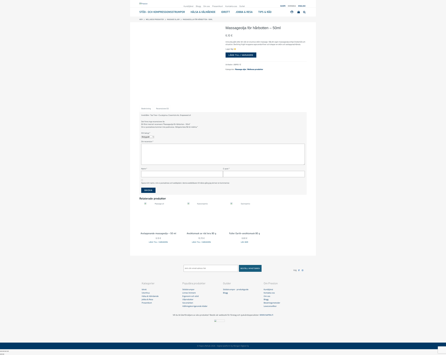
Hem (141, 19)
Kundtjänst (188, 6)
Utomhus (146, 293)
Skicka (148, 190)
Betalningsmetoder (272, 303)
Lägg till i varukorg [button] (158, 242)
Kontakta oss (231, 6)
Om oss (206, 6)
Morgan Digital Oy (241, 346)
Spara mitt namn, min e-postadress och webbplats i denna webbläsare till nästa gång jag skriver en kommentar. (185, 183)
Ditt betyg (145, 133)
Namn (144, 169)
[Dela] (5, 351)
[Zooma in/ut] (1, 351)
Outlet (242, 6)
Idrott (225, 12)
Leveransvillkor (270, 306)
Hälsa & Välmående (203, 12)
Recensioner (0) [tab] (162, 108)
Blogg (198, 6)
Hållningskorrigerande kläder (194, 306)
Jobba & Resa (244, 12)
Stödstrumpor (188, 289)
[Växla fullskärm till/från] (3, 351)
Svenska (292, 6)
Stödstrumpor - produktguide (235, 289)
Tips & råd (264, 12)
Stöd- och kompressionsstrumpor (162, 12)
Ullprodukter (187, 299)
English (301, 6)
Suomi (282, 6)
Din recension (147, 141)
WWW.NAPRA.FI (266, 315)
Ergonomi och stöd (190, 296)
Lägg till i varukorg (241, 55)
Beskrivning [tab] (146, 108)
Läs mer (244, 242)
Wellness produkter (155, 19)
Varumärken (187, 303)
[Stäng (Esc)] (8, 351)
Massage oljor (173, 19)
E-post (226, 169)
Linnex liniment (189, 293)
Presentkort (217, 6)
